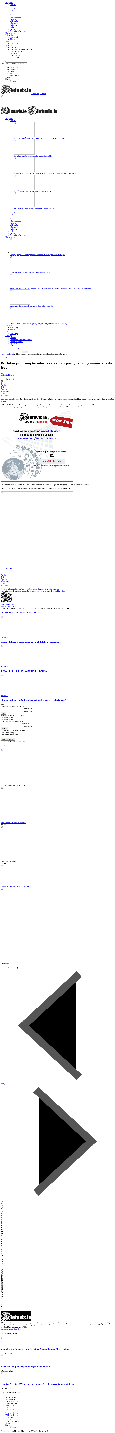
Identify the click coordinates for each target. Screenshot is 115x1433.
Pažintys (13, 19)
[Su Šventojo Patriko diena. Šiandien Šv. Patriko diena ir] (24, 207)
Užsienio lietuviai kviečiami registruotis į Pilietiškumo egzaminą (30, 642)
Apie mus (13, 53)
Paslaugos (13, 25)
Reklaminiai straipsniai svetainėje (21, 49)
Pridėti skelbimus (11, 67)
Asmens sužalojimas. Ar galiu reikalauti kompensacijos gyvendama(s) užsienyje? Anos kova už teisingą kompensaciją (51, 288)
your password (27, 711)
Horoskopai (14, 9)
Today (3, 1084)
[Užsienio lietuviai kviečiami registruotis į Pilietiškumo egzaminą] (14, 635)
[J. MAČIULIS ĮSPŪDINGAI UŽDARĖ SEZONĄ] (14, 665)
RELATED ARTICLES (10, 613)
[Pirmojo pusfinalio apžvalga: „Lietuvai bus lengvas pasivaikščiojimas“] (14, 694)
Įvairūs (12, 29)
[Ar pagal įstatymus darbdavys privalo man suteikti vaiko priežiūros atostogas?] (20, 253)
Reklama (13, 47)
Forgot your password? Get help (12, 715)
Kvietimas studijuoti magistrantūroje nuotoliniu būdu (33, 156)
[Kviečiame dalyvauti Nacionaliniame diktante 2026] (24, 189)
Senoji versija (14, 57)
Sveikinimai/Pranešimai (18, 31)
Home (3, 354)
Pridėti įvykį (14, 43)
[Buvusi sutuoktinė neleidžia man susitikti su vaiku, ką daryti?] (20, 304)
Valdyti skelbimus (11, 69)
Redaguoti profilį (16, 75)
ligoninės (8, 568)
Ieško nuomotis (15, 17)
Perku (12, 27)
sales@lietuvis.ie (15, 1329)
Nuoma (12, 15)
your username (27, 709)
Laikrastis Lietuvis (7, 375)
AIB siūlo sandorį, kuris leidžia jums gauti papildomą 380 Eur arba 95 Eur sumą (38, 324)
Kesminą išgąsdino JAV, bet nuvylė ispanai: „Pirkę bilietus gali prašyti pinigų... (37, 1384)
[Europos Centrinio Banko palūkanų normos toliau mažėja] (20, 270)
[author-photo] (6, 602)
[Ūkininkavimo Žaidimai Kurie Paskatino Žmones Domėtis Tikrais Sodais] (24, 136)
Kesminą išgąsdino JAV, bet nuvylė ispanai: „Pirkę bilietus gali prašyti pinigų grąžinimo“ (45, 173)
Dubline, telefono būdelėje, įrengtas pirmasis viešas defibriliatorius (35, 589)
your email (25, 724)
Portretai (13, 11)
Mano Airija (14, 37)
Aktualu (13, 5)
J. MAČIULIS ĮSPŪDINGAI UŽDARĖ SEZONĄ (24, 671)
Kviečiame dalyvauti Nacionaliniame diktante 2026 (32, 191)
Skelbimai (8, 13)
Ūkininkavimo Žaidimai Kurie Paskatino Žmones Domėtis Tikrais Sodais (40, 138)
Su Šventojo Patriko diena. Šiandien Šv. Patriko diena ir (34, 209)
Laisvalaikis (9, 35)
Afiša (7, 41)
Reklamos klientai (16, 51)
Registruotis (9, 71)
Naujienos (9, 3)
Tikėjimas (13, 39)
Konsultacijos (10, 33)
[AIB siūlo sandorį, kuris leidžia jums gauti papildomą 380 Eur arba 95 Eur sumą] (20, 322)
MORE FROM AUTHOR (29, 613)
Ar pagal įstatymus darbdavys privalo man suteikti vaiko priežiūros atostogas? (37, 255)
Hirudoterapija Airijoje (9, 861)
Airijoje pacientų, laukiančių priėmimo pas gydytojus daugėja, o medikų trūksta (37, 591)
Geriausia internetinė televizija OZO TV (15, 887)
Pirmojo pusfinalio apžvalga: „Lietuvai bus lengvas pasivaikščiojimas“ (33, 700)
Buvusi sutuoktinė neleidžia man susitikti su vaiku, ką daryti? (31, 306)
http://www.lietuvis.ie (8, 606)
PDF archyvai (15, 55)
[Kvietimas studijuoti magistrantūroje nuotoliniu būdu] (24, 154)
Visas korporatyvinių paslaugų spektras (15, 785)
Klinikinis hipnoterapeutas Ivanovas (13, 823)
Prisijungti (9, 73)
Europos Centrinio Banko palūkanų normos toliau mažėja (30, 272)
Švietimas (13, 7)
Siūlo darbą (14, 21)
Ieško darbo (14, 23)
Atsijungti (8, 77)
